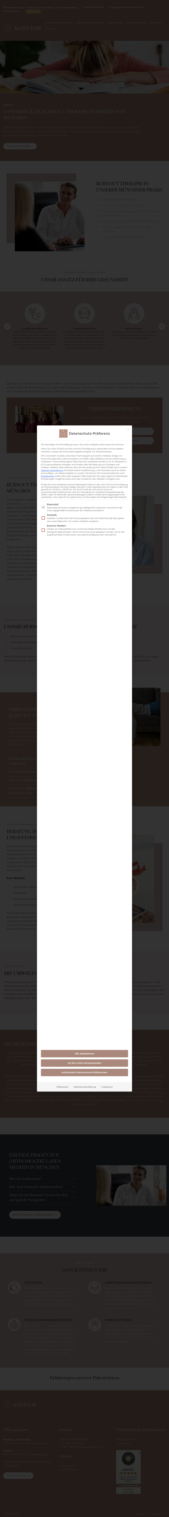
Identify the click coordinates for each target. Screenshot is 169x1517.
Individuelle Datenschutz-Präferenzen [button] (84, 1072)
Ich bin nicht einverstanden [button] (84, 1063)
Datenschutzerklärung (52, 470)
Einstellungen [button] (47, 476)
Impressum (107, 1087)
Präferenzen (62, 1087)
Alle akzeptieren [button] (84, 1053)
